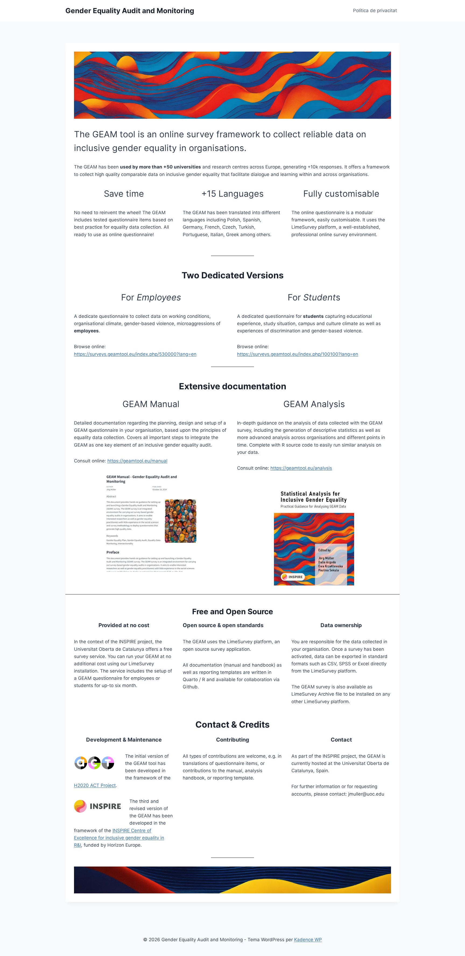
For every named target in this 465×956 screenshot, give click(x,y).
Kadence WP (308, 939)
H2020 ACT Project (95, 785)
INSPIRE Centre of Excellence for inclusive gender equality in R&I (119, 838)
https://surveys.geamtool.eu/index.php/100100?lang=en (297, 354)
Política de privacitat (375, 10)
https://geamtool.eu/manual (137, 460)
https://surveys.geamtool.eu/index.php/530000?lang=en (135, 354)
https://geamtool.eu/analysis (301, 468)
